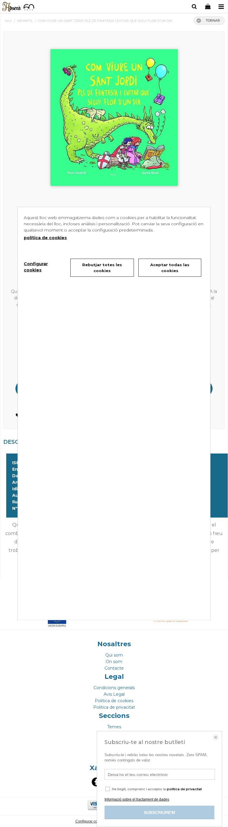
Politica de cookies (114, 700)
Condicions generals (114, 687)
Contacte (114, 668)
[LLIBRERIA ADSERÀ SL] (18, 7)
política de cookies (45, 237)
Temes (114, 726)
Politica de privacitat (114, 707)
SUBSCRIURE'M (159, 812)
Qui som (114, 655)
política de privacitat (184, 789)
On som (114, 661)
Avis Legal (114, 694)
